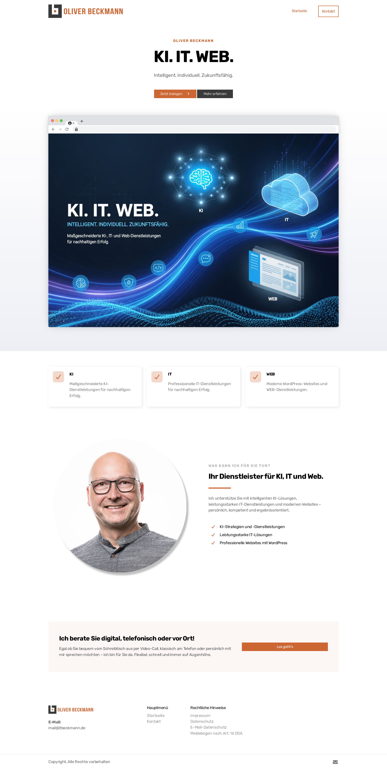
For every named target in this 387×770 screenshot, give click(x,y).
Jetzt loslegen (171, 94)
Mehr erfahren (215, 94)
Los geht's (285, 647)
